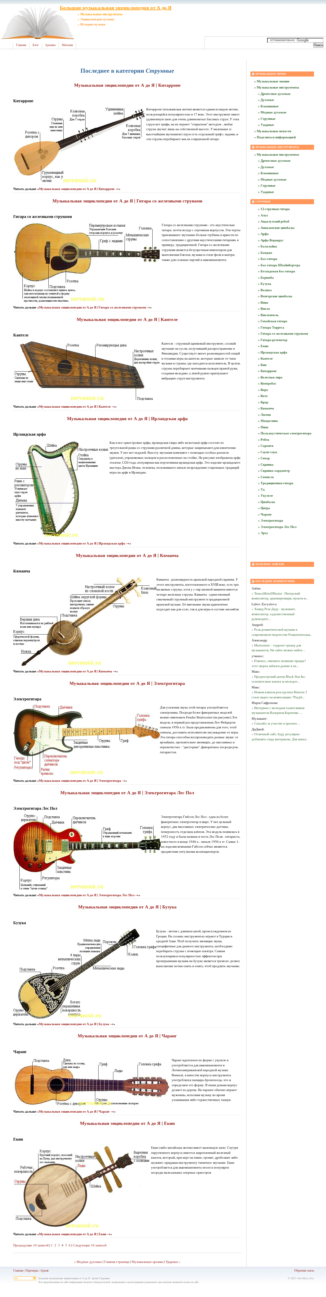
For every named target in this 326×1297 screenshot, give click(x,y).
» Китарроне (267, 370)
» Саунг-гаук (267, 451)
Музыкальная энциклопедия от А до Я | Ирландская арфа (127, 418)
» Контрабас (267, 383)
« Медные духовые (88, 1261)
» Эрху (263, 532)
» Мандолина (268, 420)
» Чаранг (265, 514)
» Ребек (263, 439)
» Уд (261, 489)
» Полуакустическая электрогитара (284, 433)
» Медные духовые (272, 112)
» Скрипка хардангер (274, 470)
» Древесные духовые (274, 93)
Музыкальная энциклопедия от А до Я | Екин (127, 1123)
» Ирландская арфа (272, 352)
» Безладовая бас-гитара (276, 271)
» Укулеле (265, 495)
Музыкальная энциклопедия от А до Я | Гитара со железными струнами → (94, 307)
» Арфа (263, 233)
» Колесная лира (270, 377)
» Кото (263, 395)
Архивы (50, 45)
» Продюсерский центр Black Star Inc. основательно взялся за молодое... (279, 679)
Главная (21, 45)
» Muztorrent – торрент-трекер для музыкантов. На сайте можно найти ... (278, 648)
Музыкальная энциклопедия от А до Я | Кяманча (127, 555)
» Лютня (264, 414)
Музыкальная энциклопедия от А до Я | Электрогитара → (82, 780)
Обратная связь (304, 1270)
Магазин (67, 45)
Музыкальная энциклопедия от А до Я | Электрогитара (127, 683)
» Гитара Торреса (271, 327)
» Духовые (266, 99)
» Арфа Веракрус (271, 240)
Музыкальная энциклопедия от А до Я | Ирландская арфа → (84, 543)
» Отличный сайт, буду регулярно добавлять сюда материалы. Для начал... (280, 736)
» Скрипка (266, 464)
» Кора (263, 389)
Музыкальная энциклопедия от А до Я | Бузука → (76, 1023)
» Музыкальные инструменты (276, 87)
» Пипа (263, 426)
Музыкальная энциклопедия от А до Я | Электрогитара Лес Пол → (89, 894)
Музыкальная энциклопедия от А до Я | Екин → (74, 1233)
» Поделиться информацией (275, 137)
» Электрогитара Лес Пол (277, 526)
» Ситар (264, 457)
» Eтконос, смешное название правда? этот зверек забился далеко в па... (279, 663)
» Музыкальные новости (272, 130)
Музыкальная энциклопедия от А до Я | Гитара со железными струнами (127, 200)
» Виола (264, 308)
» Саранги (265, 445)
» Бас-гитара (267, 258)
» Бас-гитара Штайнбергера (279, 264)
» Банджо (265, 252)
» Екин (263, 345)
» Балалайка (267, 246)
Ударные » (173, 1261)
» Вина (263, 302)
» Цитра (264, 507)
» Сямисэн (266, 476)
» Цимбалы (266, 501)
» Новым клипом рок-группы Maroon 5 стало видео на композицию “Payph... (279, 694)
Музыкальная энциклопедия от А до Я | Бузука (127, 906)
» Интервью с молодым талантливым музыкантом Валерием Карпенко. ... (278, 710)
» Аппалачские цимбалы (276, 227)
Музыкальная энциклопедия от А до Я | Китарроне (127, 85)
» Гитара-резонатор (272, 339)
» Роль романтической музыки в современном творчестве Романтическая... (282, 632)
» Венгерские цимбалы (275, 295)
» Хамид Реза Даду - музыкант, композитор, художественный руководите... (274, 614)
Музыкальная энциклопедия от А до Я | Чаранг (127, 1035)
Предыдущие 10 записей (31, 1245)
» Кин (262, 364)
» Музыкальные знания (271, 81)
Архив (44, 1270)
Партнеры (31, 1270)
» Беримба (266, 277)
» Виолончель (268, 314)
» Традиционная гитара (275, 482)
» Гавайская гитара (272, 320)
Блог (36, 45)
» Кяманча (266, 408)
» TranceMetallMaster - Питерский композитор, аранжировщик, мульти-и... (280, 596)
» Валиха (265, 289)
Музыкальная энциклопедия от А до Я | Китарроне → (79, 188)
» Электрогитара (270, 520)
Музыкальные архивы (147, 1261)
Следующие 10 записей (89, 1245)
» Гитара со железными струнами (283, 333)
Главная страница (116, 1261)
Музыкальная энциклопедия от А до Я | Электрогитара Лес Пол (127, 792)
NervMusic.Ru (305, 1278)
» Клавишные (268, 106)
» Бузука (264, 283)
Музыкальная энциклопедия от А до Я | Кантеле (127, 319)
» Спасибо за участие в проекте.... (276, 723)
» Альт (263, 215)
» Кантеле (265, 358)
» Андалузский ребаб (273, 221)
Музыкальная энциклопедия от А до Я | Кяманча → (77, 671)
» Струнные (267, 118)
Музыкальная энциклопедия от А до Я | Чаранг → (76, 1111)
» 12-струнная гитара (274, 208)
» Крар (263, 402)
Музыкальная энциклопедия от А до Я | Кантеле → (77, 406)
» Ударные (266, 124)
